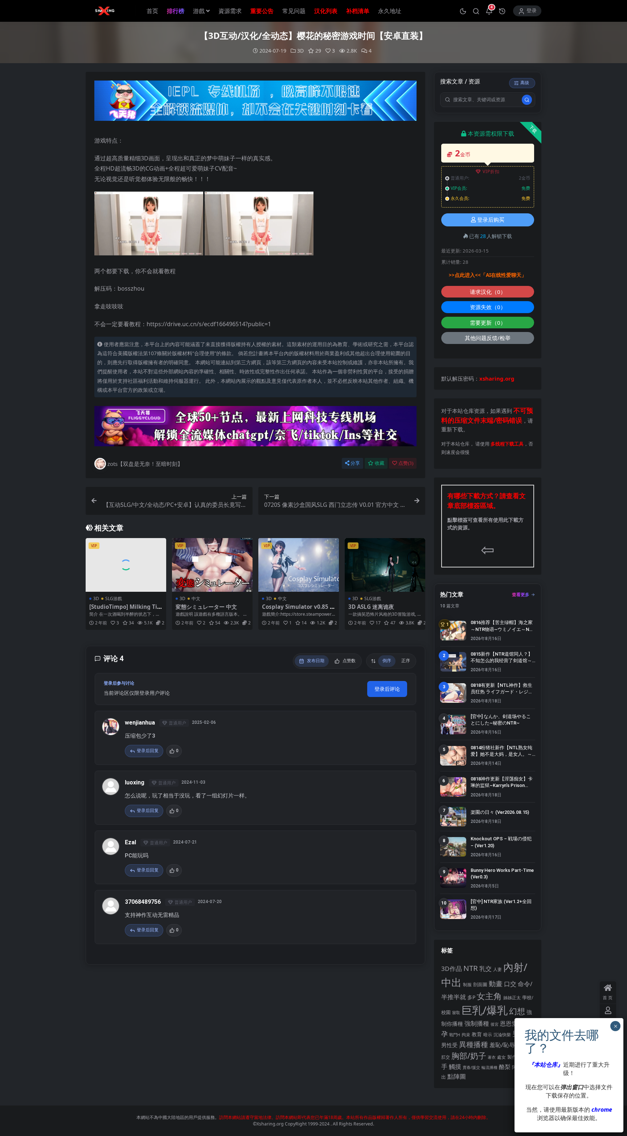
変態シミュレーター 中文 (206, 606)
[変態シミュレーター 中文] (212, 565)
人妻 (497, 969)
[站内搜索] (476, 11)
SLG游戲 (113, 598)
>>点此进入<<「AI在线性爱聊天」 (487, 275)
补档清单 (357, 11)
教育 (477, 1034)
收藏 (379, 463)
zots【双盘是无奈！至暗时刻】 (145, 463)
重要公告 (262, 11)
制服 (467, 984)
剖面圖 (480, 984)
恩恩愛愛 (511, 1024)
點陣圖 (456, 1076)
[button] (463, 11)
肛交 (445, 1057)
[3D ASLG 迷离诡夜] (385, 565)
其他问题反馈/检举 (488, 337)
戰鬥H (454, 1034)
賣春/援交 (471, 1067)
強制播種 (476, 1023)
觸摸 (455, 1066)
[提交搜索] (527, 100)
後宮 (495, 1024)
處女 (501, 1057)
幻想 (517, 1011)
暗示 (487, 1035)
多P (471, 997)
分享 (355, 463)
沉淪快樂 (502, 1035)
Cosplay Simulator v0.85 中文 (298, 610)
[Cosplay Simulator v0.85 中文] (298, 565)
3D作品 (451, 968)
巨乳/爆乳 (485, 1010)
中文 (196, 598)
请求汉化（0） (488, 291)
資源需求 (230, 11)
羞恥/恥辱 (502, 1045)
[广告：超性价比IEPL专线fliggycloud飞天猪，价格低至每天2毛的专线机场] (255, 102)
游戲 (199, 11)
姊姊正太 (512, 997)
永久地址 (389, 11)
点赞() (405, 463)
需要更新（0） (488, 322)
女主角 (489, 996)
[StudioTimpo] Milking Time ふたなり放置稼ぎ (126, 610)
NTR (470, 968)
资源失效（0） (488, 307)
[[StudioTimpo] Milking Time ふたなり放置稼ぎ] (126, 565)
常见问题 (294, 11)
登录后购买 (490, 220)
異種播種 (473, 1044)
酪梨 (505, 1067)
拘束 (466, 1035)
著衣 (492, 1057)
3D (300, 50)
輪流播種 (489, 1067)
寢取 (456, 1012)
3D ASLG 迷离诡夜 (371, 606)
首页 (152, 11)
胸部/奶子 (468, 1055)
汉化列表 (325, 11)
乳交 (485, 968)
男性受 (449, 1045)
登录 (531, 10)
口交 (510, 984)
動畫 (496, 983)
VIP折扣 (491, 171)
